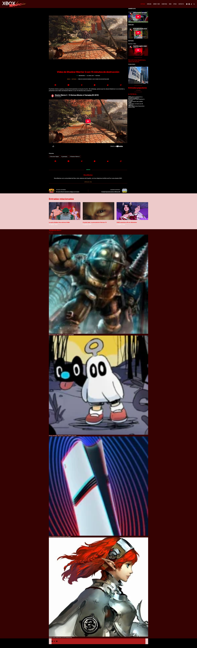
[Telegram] (81, 85)
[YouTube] (189, 4)
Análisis (149, 4)
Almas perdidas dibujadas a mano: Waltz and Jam (62, 435)
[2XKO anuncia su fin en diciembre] (132, 211)
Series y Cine (156, 4)
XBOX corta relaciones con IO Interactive (60, 637)
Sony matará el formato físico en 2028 (59, 536)
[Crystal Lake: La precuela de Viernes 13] (98, 211)
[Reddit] (107, 85)
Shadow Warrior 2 (75, 156)
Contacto (181, 4)
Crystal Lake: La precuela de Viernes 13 (95, 222)
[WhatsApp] (94, 85)
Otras (175, 4)
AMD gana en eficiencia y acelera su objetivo (135, 97)
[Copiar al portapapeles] (120, 85)
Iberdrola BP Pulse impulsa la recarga (136, 99)
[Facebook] (55, 85)
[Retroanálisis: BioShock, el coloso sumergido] (98, 284)
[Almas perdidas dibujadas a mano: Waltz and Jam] (98, 385)
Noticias (143, 4)
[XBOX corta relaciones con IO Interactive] (98, 587)
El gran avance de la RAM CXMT (135, 102)
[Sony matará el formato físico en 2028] (98, 486)
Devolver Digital (54, 156)
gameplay (64, 156)
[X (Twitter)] (186, 4)
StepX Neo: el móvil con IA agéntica (135, 104)
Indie (170, 4)
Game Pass (164, 4)
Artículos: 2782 (88, 181)
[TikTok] (191, 4)
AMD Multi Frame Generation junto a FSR (136, 106)
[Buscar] (194, 4)
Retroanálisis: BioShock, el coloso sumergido (61, 334)
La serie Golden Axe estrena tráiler (59, 222)
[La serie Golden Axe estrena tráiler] (64, 211)
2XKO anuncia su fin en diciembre (127, 222)
